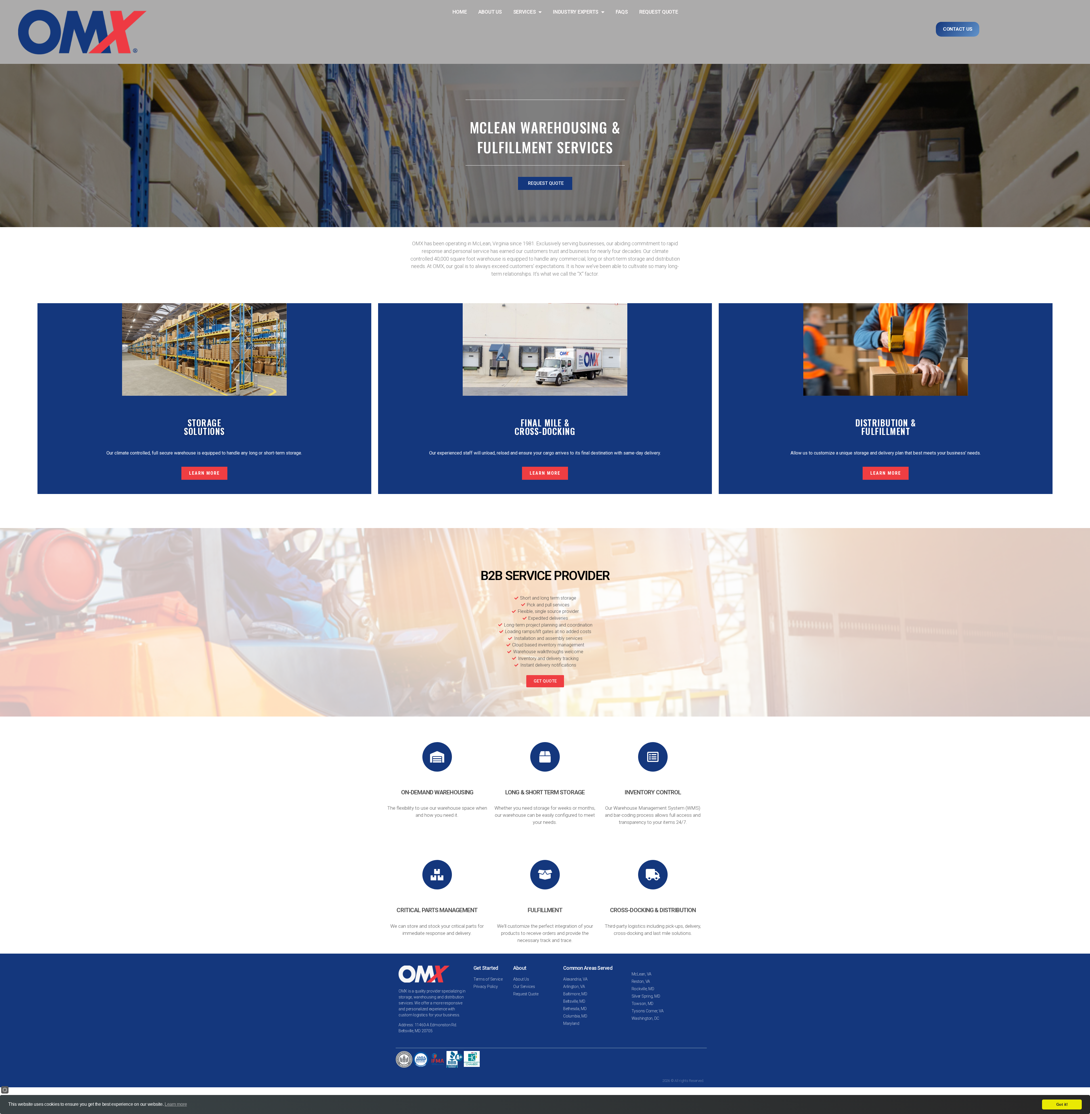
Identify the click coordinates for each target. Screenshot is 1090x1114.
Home (459, 12)
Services (524, 12)
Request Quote (658, 12)
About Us (490, 12)
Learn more (176, 1104)
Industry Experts (575, 12)
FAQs (622, 12)
